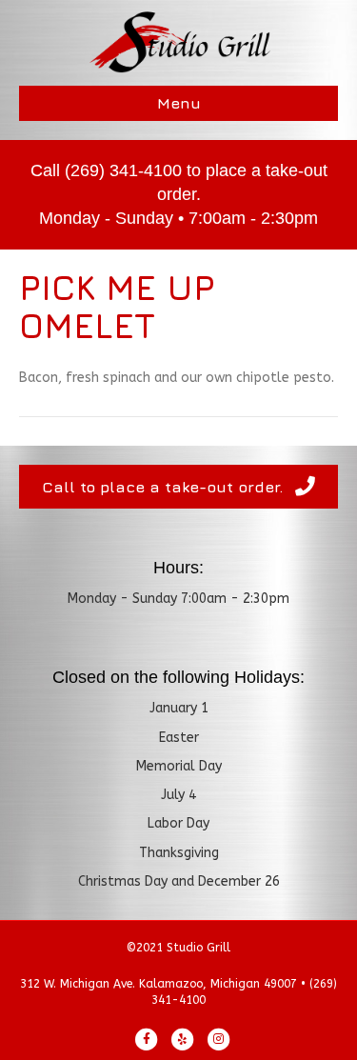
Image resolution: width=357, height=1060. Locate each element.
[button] (178, 487)
